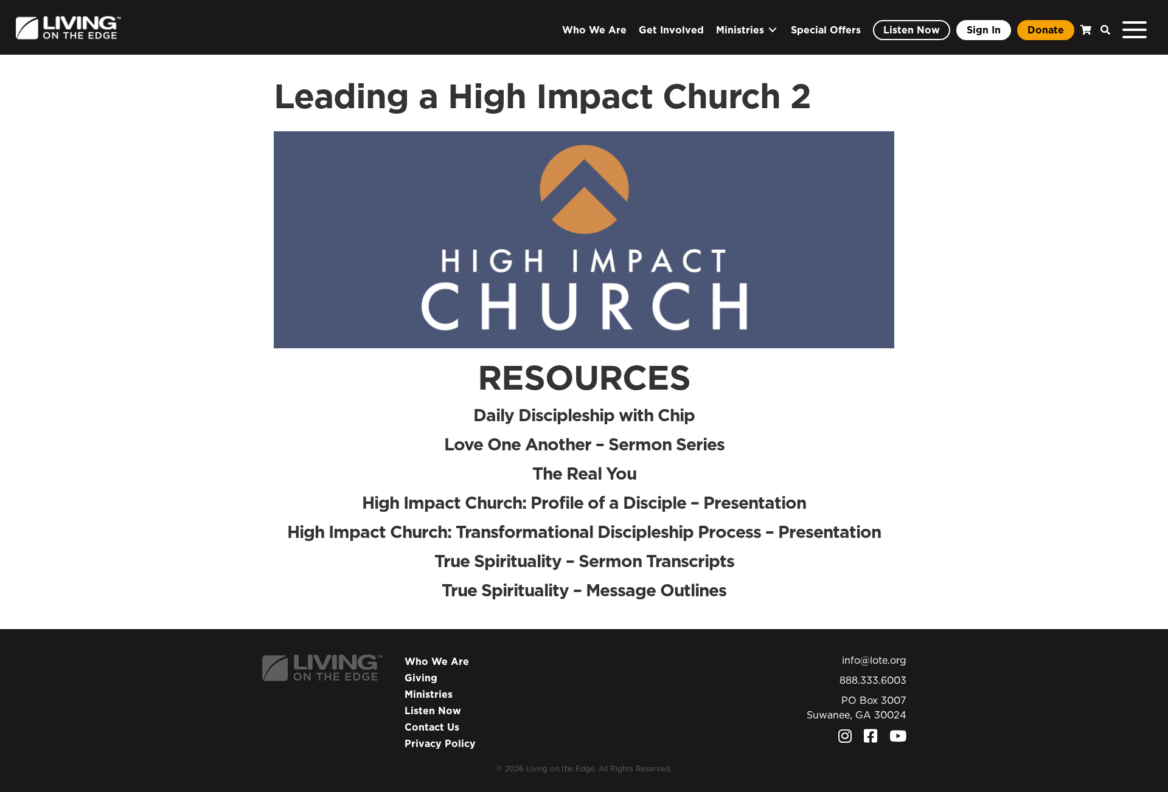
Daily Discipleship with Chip (584, 415)
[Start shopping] (1084, 30)
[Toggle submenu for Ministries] (772, 30)
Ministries (429, 694)
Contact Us (432, 727)
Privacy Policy (440, 743)
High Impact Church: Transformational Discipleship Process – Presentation (584, 531)
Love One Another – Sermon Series (584, 444)
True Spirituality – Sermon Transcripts (584, 561)
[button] (1102, 30)
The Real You (584, 473)
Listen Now (433, 710)
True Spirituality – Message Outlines (584, 590)
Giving (421, 677)
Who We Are (437, 661)
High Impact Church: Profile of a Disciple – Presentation (584, 502)
